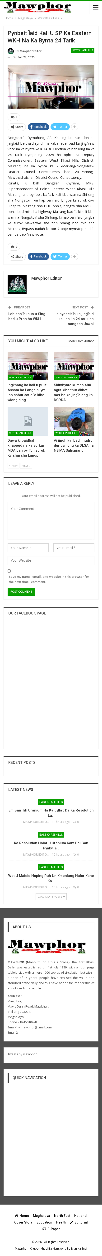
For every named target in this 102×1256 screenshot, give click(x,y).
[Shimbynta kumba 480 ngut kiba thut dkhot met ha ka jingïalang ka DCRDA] (74, 366)
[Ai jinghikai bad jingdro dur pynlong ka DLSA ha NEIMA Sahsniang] (74, 421)
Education (44, 1222)
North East (62, 1216)
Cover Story (23, 1222)
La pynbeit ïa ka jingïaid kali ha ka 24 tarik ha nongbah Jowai (74, 319)
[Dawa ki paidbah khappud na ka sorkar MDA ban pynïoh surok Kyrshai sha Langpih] (28, 421)
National (80, 1216)
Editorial (81, 1222)
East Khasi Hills (51, 802)
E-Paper (53, 1229)
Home (24, 1216)
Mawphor (21, 1249)
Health (61, 1222)
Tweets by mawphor (22, 1054)
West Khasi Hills (83, 50)
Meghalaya (41, 1216)
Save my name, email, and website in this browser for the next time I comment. (49, 579)
